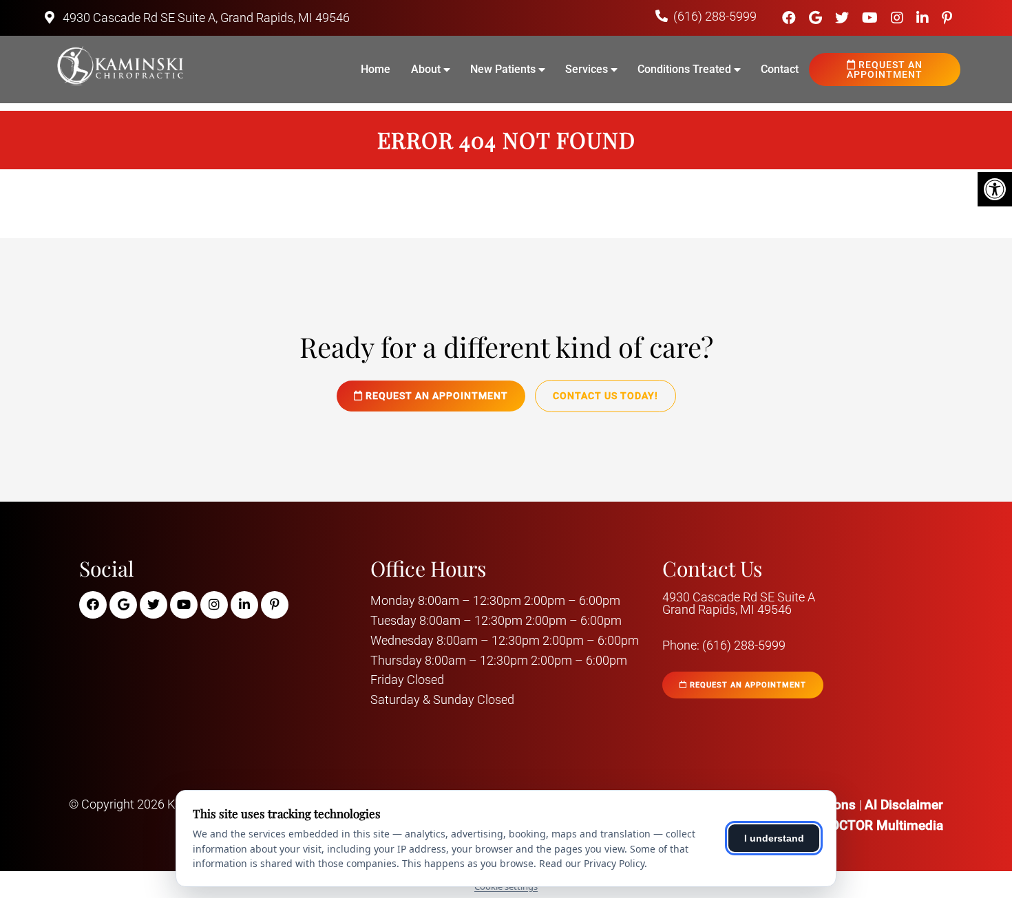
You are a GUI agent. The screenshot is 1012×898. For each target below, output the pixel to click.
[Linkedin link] (924, 18)
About (426, 69)
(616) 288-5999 (715, 16)
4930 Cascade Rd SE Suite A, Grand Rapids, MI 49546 (205, 17)
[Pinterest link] (947, 18)
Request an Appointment (885, 69)
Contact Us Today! (605, 395)
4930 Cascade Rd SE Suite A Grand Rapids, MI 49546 (738, 603)
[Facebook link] (790, 18)
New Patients (503, 69)
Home (375, 69)
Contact (780, 69)
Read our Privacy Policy (591, 863)
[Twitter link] (843, 18)
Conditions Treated (684, 69)
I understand (774, 838)
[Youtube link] (871, 18)
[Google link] (817, 18)
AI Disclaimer (904, 805)
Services (586, 69)
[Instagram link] (898, 18)
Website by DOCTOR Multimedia (848, 825)
